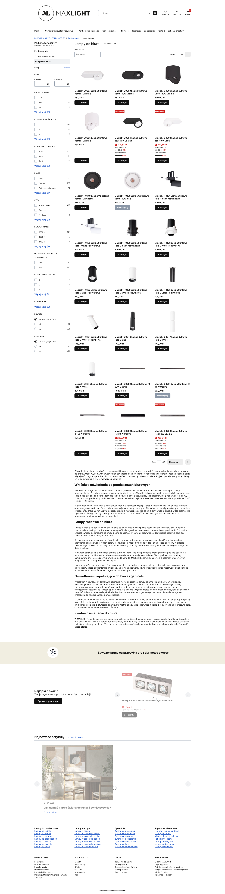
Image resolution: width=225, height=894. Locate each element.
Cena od (38, 79)
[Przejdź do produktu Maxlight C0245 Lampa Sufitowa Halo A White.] (92, 368)
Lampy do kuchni (42, 833)
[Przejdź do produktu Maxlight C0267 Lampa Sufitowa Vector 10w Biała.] (92, 75)
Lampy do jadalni (42, 831)
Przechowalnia (40, 867)
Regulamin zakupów (123, 862)
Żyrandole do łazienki (125, 838)
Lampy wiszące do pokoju (87, 838)
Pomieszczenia (73, 38)
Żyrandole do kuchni (125, 833)
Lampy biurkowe (163, 833)
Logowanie (39, 862)
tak (40, 324)
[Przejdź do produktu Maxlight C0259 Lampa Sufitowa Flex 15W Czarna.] (133, 415)
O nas (77, 869)
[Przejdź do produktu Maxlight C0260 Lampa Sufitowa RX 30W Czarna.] (92, 415)
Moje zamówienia (41, 864)
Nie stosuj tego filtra (47, 319)
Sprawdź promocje (48, 701)
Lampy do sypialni (43, 844)
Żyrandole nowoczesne (126, 846)
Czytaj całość (50, 812)
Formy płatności (121, 869)
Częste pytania (161, 864)
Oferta (77, 867)
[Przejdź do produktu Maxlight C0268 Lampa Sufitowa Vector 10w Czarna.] (133, 75)
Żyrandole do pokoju (125, 836)
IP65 (41, 161)
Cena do (58, 79)
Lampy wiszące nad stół (86, 846)
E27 (40, 102)
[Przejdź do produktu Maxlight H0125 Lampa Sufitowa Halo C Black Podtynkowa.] (173, 274)
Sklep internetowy (111, 891)
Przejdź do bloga (75, 737)
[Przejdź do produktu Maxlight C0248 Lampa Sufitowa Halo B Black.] (133, 321)
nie (40, 329)
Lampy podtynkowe (164, 844)
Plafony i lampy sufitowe (167, 831)
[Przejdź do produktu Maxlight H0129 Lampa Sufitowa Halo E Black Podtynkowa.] (133, 227)
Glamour (42, 210)
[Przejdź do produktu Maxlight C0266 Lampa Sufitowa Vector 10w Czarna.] (173, 75)
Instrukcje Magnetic (43, 872)
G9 (40, 107)
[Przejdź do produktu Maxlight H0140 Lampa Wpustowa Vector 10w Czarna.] (92, 180)
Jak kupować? (121, 864)
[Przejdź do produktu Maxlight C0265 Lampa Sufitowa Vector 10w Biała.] (92, 122)
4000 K (42, 237)
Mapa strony (79, 864)
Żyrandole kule (122, 844)
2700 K (42, 242)
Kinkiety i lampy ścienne (167, 836)
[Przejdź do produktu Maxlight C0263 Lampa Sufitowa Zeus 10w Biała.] (173, 122)
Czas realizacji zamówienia (126, 867)
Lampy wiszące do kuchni (87, 836)
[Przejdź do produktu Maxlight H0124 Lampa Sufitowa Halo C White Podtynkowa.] (92, 321)
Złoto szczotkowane (47, 188)
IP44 (41, 156)
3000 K (42, 232)
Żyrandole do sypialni (125, 841)
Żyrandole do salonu (125, 831)
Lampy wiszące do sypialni (87, 844)
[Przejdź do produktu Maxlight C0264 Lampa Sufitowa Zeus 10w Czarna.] (133, 122)
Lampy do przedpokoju (45, 838)
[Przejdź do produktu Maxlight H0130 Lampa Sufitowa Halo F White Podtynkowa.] (92, 227)
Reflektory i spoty (163, 838)
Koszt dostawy (121, 872)
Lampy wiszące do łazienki (87, 841)
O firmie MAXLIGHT (163, 862)
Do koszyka (82, 102)
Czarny (42, 183)
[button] (155, 13)
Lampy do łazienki (43, 836)
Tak (40, 262)
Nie (40, 267)
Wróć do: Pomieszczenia (46, 56)
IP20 (41, 151)
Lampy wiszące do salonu (87, 833)
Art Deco (42, 215)
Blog (76, 875)
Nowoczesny (44, 205)
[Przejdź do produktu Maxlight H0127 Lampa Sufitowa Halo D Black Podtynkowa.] (92, 274)
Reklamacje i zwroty (163, 875)
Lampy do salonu (42, 841)
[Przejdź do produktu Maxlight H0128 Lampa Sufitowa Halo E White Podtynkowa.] (173, 227)
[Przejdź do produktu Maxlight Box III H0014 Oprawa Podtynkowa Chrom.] (152, 685)
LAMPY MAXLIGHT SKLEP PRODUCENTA (49, 38)
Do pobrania (79, 872)
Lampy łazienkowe (164, 846)
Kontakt (77, 862)
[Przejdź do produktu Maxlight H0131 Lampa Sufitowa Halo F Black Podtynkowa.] (173, 180)
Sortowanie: (79, 49)
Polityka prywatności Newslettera (169, 867)
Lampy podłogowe (164, 841)
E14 (40, 98)
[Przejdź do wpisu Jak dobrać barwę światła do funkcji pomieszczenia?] (77, 772)
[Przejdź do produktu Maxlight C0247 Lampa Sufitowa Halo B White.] (173, 321)
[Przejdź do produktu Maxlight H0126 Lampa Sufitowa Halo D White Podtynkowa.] (133, 274)
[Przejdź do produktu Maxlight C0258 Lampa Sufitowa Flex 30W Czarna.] (173, 415)
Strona (172, 54)
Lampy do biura (42, 846)
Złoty (41, 178)
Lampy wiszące (82, 831)
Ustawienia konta (41, 869)
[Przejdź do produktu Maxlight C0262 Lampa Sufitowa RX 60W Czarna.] (133, 368)
